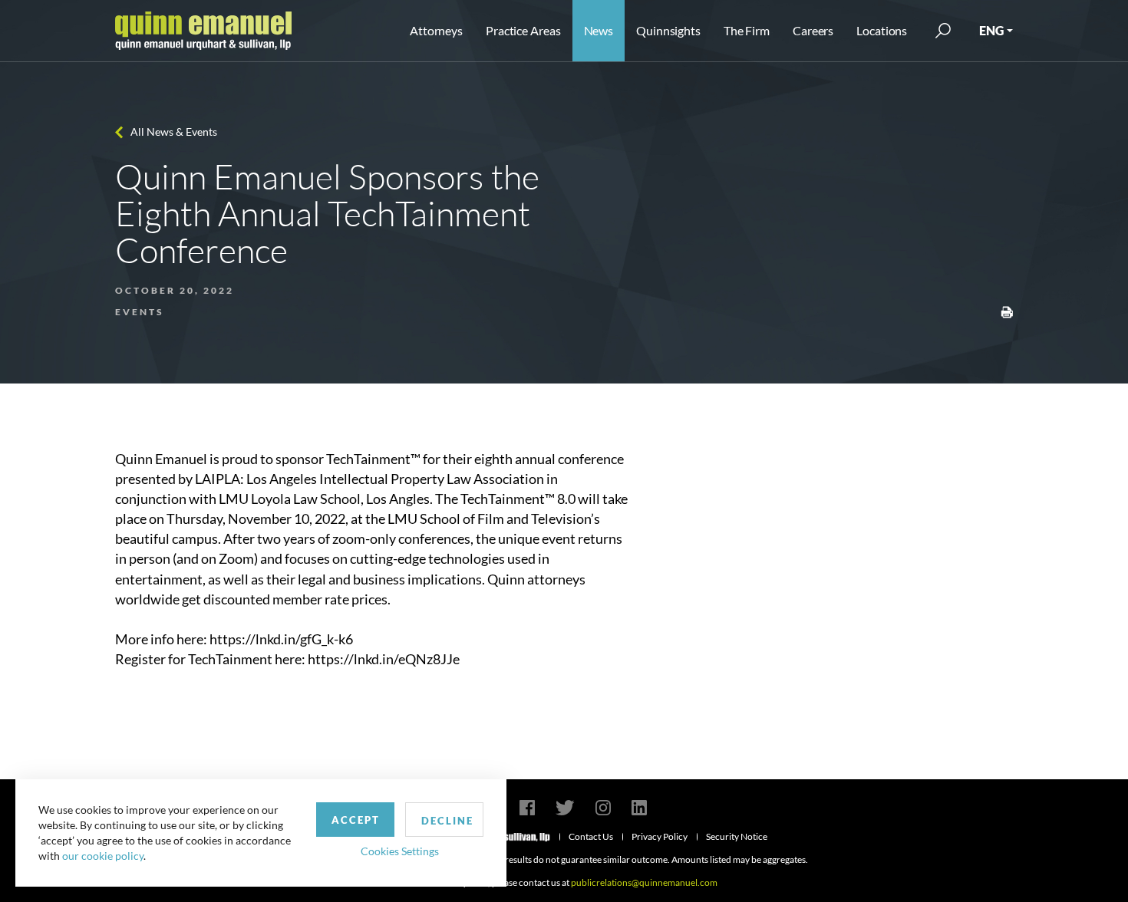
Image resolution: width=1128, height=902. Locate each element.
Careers (813, 30)
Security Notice (736, 836)
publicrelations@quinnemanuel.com (644, 882)
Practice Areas (523, 30)
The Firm (747, 30)
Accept (355, 820)
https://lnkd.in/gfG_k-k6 (281, 638)
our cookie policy (102, 855)
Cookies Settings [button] (400, 851)
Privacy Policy (660, 836)
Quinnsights (668, 30)
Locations (881, 30)
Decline (447, 821)
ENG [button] (991, 30)
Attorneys (436, 30)
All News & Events (173, 131)
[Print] (1007, 310)
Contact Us (591, 836)
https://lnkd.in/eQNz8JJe (384, 658)
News (599, 30)
